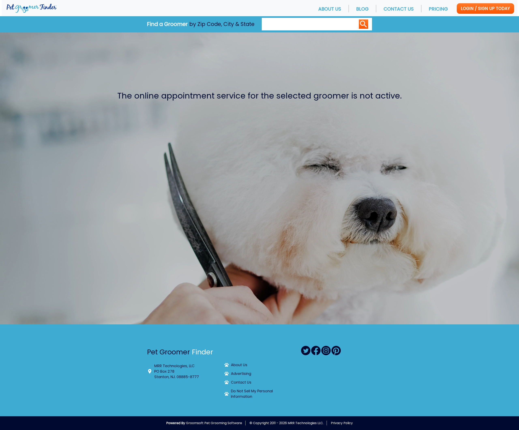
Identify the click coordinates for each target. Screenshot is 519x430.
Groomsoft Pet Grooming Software (214, 423)
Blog (362, 8)
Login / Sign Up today (485, 8)
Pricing (438, 8)
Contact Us (399, 8)
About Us (329, 8)
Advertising (241, 373)
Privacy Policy (342, 423)
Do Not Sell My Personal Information (252, 393)
